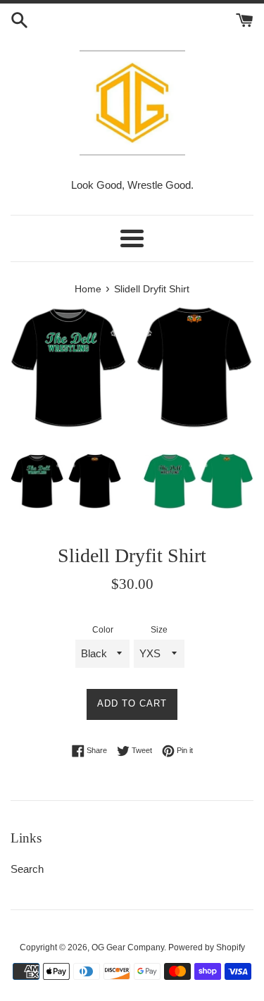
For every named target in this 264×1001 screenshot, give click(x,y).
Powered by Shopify (206, 947)
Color (102, 630)
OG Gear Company (128, 947)
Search (27, 869)
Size (159, 630)
